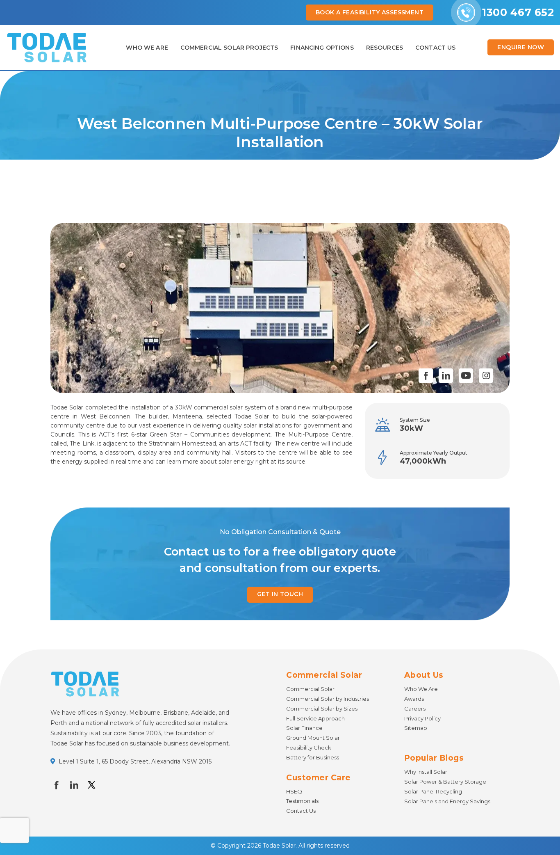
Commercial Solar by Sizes (321, 708)
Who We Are (147, 47)
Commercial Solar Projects (229, 47)
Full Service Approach (315, 718)
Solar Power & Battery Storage (445, 781)
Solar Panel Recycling (433, 791)
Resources (384, 47)
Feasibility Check (308, 747)
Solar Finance (304, 728)
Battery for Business (312, 757)
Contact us (435, 47)
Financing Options (321, 47)
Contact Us (301, 810)
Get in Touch (280, 594)
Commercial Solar (310, 689)
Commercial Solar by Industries (327, 698)
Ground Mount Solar (313, 737)
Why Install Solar (425, 771)
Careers (415, 708)
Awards (414, 698)
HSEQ (294, 791)
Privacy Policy (422, 718)
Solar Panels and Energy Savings (447, 801)
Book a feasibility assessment (369, 12)
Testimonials (302, 801)
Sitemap (415, 728)
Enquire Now (520, 47)
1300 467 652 (518, 12)
